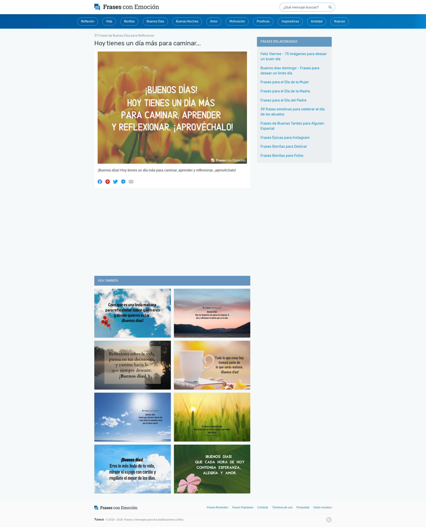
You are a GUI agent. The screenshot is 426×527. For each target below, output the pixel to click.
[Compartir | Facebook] (100, 181)
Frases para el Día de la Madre (285, 91)
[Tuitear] (115, 181)
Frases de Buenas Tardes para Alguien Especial (292, 126)
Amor (214, 21)
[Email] (131, 181)
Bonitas (129, 21)
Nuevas (339, 21)
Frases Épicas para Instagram (285, 137)
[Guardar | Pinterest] (107, 181)
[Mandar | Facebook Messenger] (123, 181)
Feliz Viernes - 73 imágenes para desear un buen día (293, 56)
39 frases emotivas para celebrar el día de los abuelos (292, 111)
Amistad (316, 21)
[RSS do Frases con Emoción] (329, 520)
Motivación (237, 21)
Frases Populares (242, 507)
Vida (109, 21)
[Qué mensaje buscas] (330, 7)
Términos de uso (282, 507)
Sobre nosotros (322, 507)
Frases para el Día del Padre (283, 100)
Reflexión (87, 21)
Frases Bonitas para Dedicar (283, 146)
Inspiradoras (290, 21)
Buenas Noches (187, 21)
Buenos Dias (155, 21)
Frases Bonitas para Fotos (281, 155)
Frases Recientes (217, 507)
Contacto (262, 507)
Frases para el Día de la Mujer (284, 82)
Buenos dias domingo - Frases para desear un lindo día (289, 70)
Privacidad (302, 507)
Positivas (263, 21)
